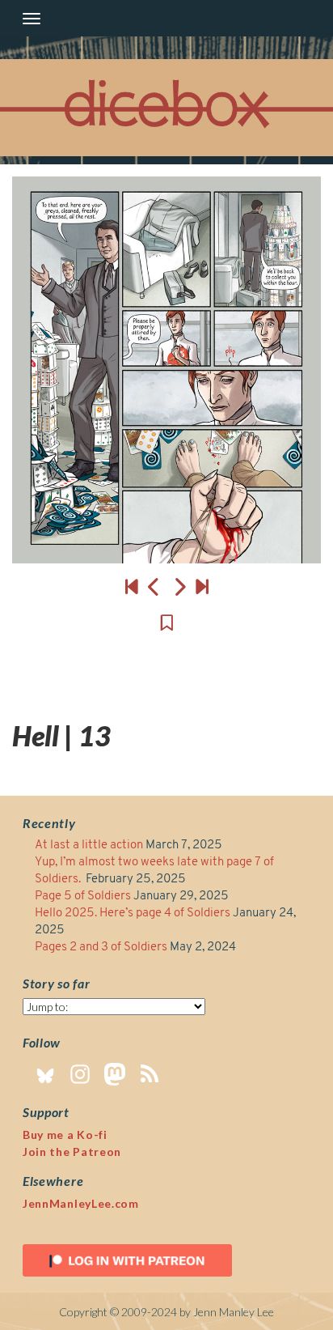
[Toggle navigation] (31, 18)
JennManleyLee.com (81, 1203)
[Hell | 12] (154, 587)
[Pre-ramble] (131, 587)
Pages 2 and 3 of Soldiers (101, 947)
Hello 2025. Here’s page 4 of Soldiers (132, 913)
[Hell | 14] (166, 369)
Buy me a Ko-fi (65, 1134)
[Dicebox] (166, 108)
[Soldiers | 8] (202, 587)
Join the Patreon (72, 1151)
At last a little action (89, 845)
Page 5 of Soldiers (83, 896)
